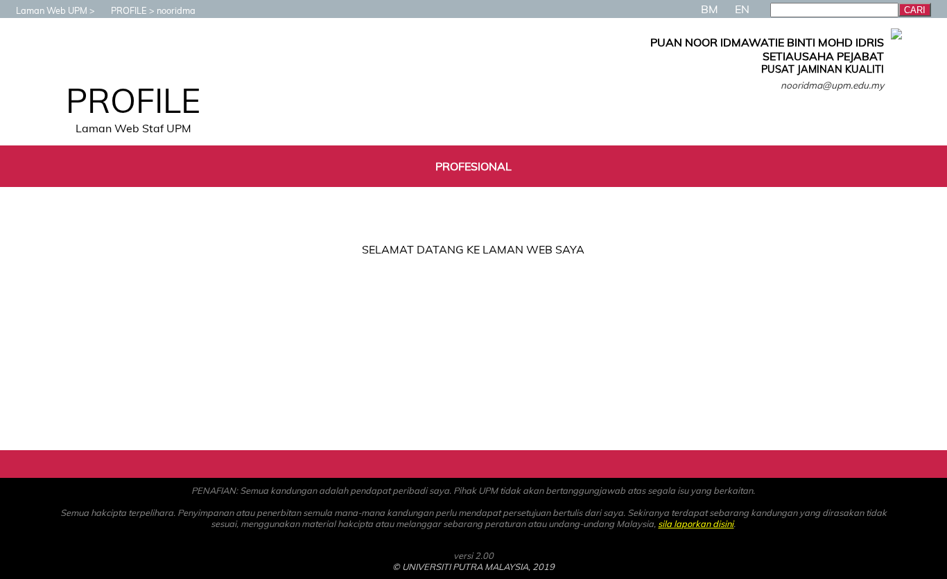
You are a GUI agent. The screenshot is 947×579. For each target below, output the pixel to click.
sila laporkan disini (695, 523)
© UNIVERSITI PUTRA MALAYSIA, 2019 (473, 566)
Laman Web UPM (51, 10)
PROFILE (129, 10)
